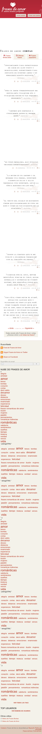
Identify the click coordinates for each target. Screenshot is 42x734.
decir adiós (5, 390)
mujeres (4, 413)
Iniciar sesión (21, 15)
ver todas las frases (27, 335)
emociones (5, 399)
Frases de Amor (27, 731)
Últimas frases (21, 56)
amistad (4, 376)
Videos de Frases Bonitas (10, 718)
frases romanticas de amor (12, 408)
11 (39, 290)
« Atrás (11, 328)
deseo (3, 395)
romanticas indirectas (9, 419)
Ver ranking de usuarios (21, 711)
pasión (4, 415)
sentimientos (6, 427)
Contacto (3, 728)
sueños (4, 430)
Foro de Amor (37, 731)
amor (4, 378)
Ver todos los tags (21, 703)
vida (3, 441)
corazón (4, 386)
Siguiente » (29, 328)
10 (39, 323)
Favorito (10, 81)
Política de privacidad (38, 728)
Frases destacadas (7, 56)
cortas (3, 388)
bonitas (4, 384)
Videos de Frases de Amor (10, 721)
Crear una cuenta (34, 15)
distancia (4, 397)
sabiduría (4, 425)
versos (3, 439)
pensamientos (6, 417)
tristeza (4, 434)
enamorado (5, 402)
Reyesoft (31, 728)
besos (3, 382)
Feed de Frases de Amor (12, 348)
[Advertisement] (21, 32)
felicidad (5, 406)
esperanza (5, 404)
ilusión (3, 411)
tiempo (4, 432)
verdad (4, 436)
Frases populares (32, 56)
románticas (9, 422)
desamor (5, 392)
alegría (3, 374)
